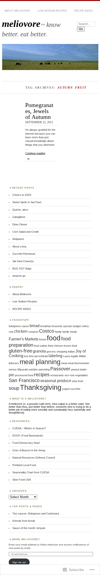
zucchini (75, 388)
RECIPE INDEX (83, 10)
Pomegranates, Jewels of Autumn (39, 111)
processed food (24, 375)
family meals (69, 331)
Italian (71, 351)
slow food (77, 381)
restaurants (57, 375)
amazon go (18, 275)
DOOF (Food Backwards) (27, 435)
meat (64, 363)
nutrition (33, 369)
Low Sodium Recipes (52, 10)
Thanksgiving (40, 387)
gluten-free (20, 350)
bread (35, 326)
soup (14, 388)
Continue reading (35, 155)
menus (13, 369)
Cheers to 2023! (21, 194)
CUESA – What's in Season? (29, 428)
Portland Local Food (24, 465)
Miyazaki (22, 369)
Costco (46, 331)
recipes (42, 374)
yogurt (66, 388)
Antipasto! (18, 239)
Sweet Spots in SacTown (27, 202)
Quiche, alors (20, 209)
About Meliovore (17, 10)
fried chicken (55, 345)
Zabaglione (18, 216)
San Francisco (24, 380)
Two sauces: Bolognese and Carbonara (35, 513)
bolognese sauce (19, 326)
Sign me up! (19, 562)
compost (33, 331)
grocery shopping (57, 351)
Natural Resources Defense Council (33, 457)
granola (39, 351)
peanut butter (79, 369)
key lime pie (31, 356)
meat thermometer (78, 363)
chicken (20, 331)
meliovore (21, 23)
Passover (60, 368)
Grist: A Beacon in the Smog (28, 450)
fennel (42, 339)
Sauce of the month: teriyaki (28, 528)
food (53, 338)
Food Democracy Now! (26, 442)
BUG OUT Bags (22, 268)
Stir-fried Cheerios (23, 261)
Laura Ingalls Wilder (74, 356)
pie (11, 375)
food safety (40, 345)
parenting (44, 369)
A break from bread (23, 520)
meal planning (40, 362)
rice (67, 375)
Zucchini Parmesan (23, 253)
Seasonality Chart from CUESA (30, 472)
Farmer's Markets (23, 339)
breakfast (45, 326)
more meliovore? (26, 539)
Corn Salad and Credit (25, 231)
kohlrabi (43, 356)
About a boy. (19, 246)
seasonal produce (55, 381)
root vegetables (79, 375)
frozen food (70, 345)
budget (77, 326)
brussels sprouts (62, 326)
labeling (55, 356)
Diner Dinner (19, 224)
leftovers (14, 363)
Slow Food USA (21, 479)
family (58, 331)
